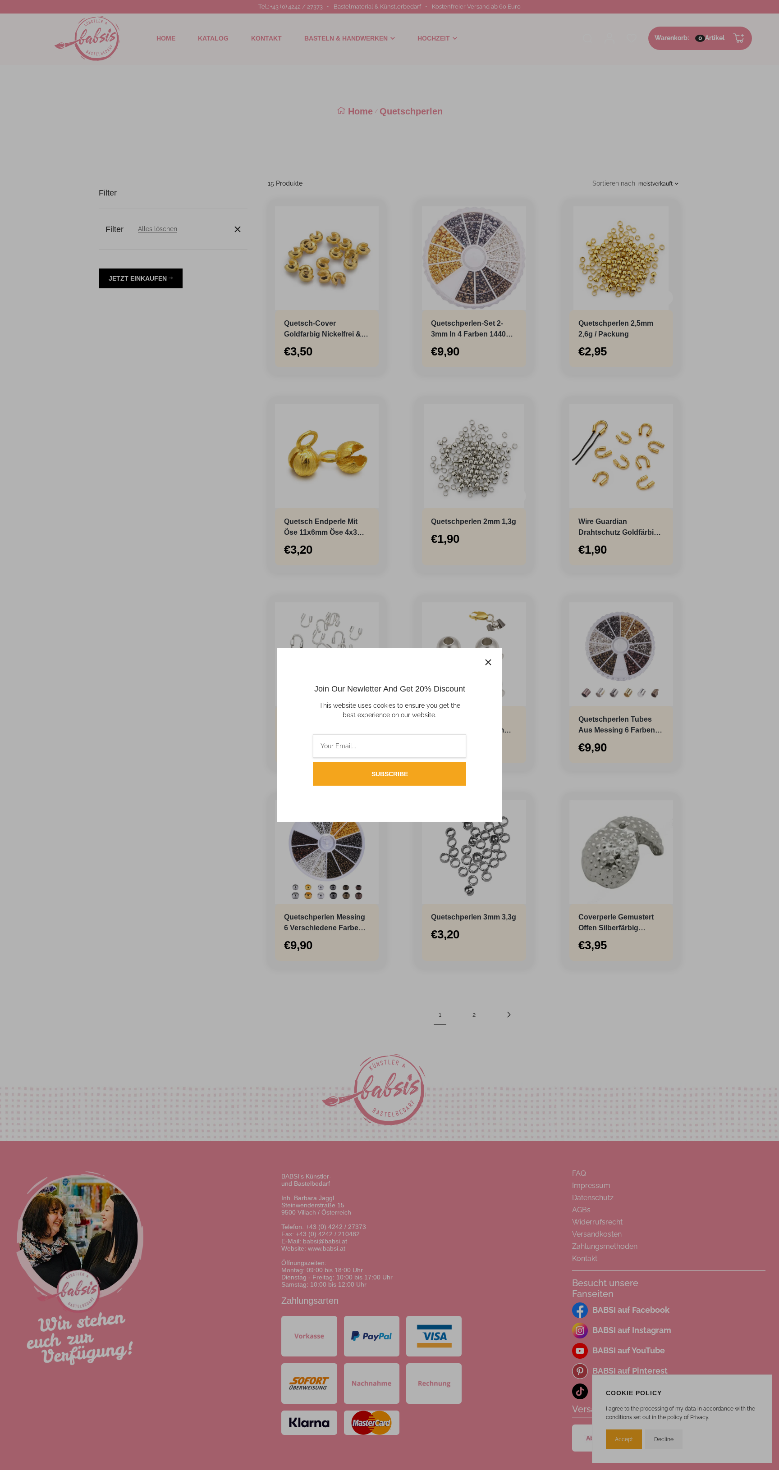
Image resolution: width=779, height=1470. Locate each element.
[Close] (488, 662)
